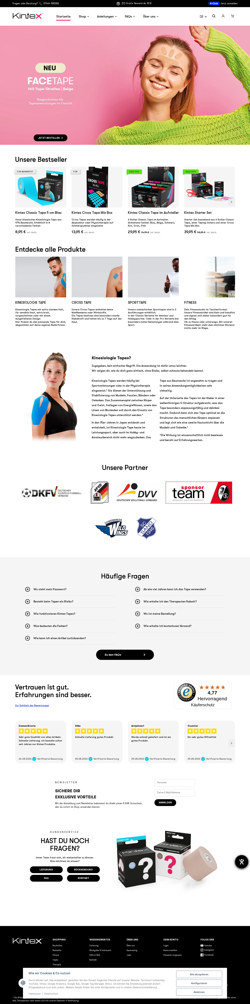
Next (231, 202)
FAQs (128, 16)
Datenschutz (51, 993)
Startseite (63, 16)
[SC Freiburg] (199, 493)
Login (166, 946)
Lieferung (93, 946)
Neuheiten (57, 946)
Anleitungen (105, 16)
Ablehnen (199, 992)
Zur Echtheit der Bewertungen (32, 705)
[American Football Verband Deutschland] (99, 493)
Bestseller (57, 950)
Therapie (57, 965)
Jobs (129, 955)
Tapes (55, 960)
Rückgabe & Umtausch (100, 950)
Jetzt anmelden (229, 3)
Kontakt (93, 960)
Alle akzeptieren (199, 974)
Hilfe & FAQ (94, 955)
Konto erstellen (170, 950)
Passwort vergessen (172, 955)
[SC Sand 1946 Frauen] (146, 528)
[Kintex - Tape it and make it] (28, 962)
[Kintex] (28, 16)
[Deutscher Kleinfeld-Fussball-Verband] (51, 493)
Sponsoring (132, 950)
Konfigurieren (199, 983)
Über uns (149, 16)
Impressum (35, 993)
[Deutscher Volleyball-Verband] (137, 493)
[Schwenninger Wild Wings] (112, 528)
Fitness (56, 955)
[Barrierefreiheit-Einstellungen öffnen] (241, 861)
